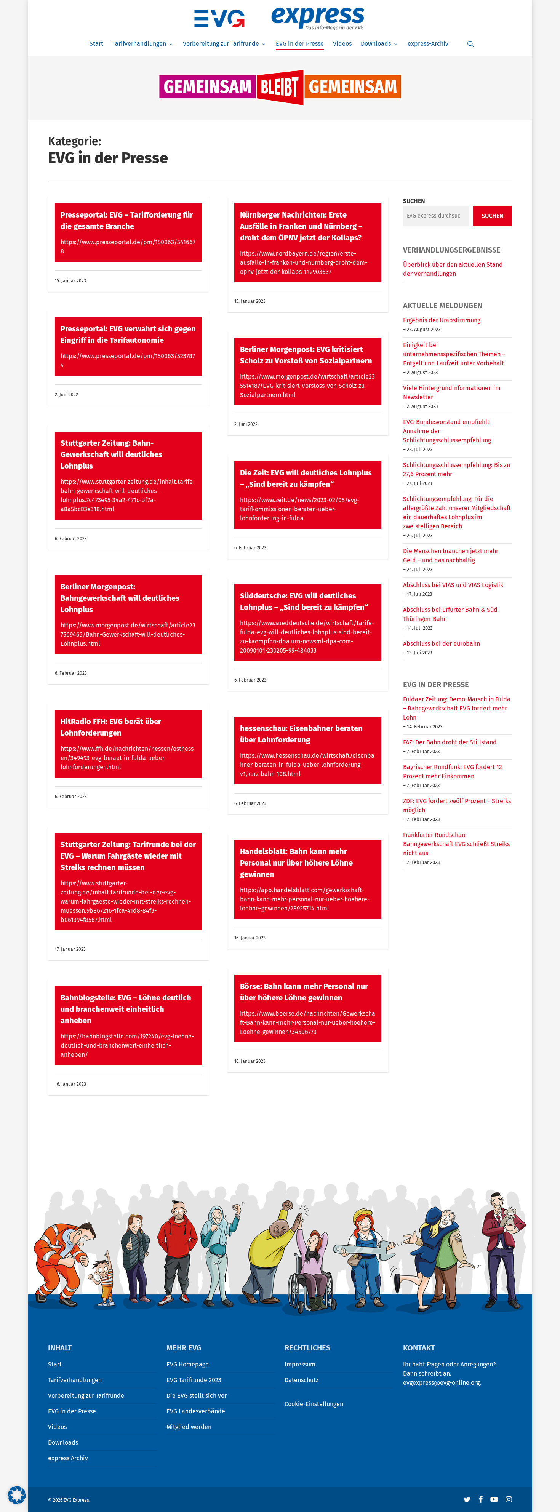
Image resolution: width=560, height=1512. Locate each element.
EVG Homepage (187, 1364)
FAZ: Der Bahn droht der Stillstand (450, 742)
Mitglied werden (188, 1426)
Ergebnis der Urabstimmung (441, 320)
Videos (57, 1426)
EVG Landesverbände (195, 1411)
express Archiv (68, 1458)
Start (55, 1364)
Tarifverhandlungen (75, 1380)
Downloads (63, 1442)
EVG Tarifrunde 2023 (193, 1380)
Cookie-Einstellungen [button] (314, 1404)
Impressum (300, 1364)
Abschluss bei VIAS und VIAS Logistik (453, 585)
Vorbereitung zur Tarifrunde (86, 1395)
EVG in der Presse (72, 1411)
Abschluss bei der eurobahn (441, 643)
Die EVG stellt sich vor (196, 1395)
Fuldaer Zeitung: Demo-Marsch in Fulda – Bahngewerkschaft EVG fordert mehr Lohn (456, 708)
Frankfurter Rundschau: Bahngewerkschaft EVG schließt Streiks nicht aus (456, 844)
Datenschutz (301, 1380)
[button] (17, 1495)
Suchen (414, 201)
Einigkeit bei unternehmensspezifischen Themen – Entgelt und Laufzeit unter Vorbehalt (454, 354)
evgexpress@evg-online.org (441, 1382)
